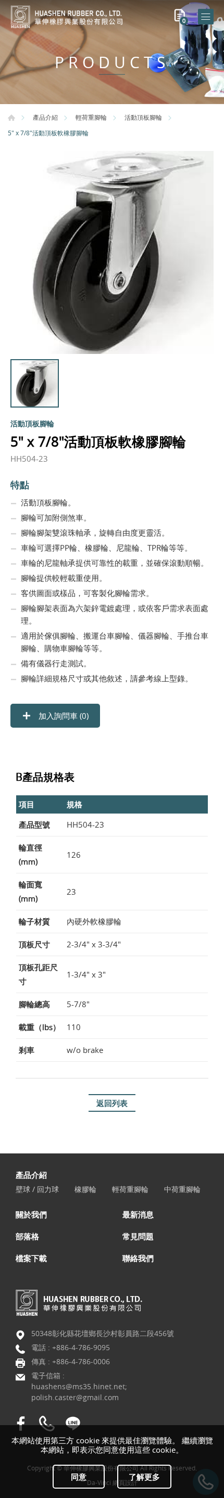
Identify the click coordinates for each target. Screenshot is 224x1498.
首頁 (11, 117)
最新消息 (138, 1214)
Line (73, 1423)
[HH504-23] (112, 252)
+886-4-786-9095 (81, 1347)
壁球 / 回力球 (37, 1189)
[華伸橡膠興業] (67, 16)
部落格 (27, 1236)
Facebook (21, 1423)
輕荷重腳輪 (91, 117)
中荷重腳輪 (182, 1189)
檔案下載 (31, 1258)
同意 (78, 1476)
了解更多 (144, 1476)
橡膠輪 (85, 1189)
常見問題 (138, 1236)
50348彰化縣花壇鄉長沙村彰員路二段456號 (102, 1333)
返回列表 (112, 1103)
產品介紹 (45, 117)
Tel (47, 1423)
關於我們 (31, 1214)
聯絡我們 (138, 1258)
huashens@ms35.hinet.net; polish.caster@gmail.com (79, 1391)
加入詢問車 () (62, 715)
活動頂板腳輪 (143, 117)
